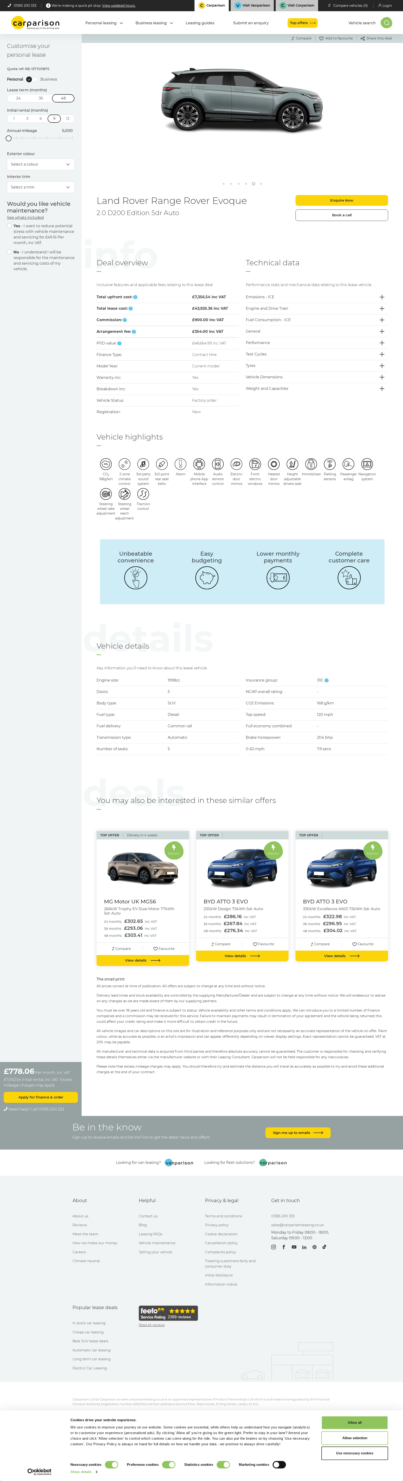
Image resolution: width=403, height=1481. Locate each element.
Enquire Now (341, 200)
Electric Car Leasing (90, 1368)
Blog (143, 1225)
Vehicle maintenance (157, 1243)
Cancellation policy (221, 1243)
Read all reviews (152, 1325)
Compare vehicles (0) (350, 6)
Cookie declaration (221, 1234)
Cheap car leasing (88, 1332)
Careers (79, 1252)
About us (80, 1216)
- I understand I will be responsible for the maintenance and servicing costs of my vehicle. (44, 260)
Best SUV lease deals (90, 1341)
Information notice (221, 1284)
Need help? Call (35, 1109)
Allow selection (354, 1438)
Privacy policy (217, 1225)
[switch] (168, 1464)
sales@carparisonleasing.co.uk (297, 1225)
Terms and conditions (223, 1216)
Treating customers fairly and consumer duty (230, 1263)
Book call (342, 215)
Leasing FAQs (150, 1234)
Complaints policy (220, 1252)
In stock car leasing (89, 1323)
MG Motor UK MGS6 (130, 901)
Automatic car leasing (92, 1350)
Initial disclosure (219, 1275)
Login (387, 6)
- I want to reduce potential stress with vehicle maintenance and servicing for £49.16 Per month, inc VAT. (44, 234)
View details (136, 960)
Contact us (148, 1216)
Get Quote (151, 147)
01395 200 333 (25, 6)
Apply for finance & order (40, 1097)
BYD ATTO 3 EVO (226, 901)
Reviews (80, 1225)
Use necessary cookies (354, 1453)
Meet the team (85, 1234)
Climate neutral (86, 1261)
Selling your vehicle (155, 1252)
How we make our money (95, 1243)
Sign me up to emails (292, 1132)
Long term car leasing (92, 1359)
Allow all (355, 1422)
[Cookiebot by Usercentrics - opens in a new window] (39, 1471)
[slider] (9, 138)
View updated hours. (118, 6)
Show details (81, 1472)
